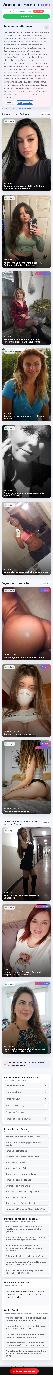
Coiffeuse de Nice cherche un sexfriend (25, 1256)
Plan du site (38, 1367)
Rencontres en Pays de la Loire (21, 1203)
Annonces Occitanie (16, 1197)
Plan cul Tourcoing (15, 1105)
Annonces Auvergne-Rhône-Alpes (23, 1137)
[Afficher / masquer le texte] (46, 27)
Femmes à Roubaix (15, 1112)
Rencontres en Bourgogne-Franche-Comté (24, 1143)
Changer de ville (25, 102)
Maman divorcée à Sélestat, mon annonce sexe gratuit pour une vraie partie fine (24, 1248)
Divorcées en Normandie (18, 1186)
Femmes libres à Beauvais (18, 1119)
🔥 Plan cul (38, 11)
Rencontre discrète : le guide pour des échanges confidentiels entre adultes (25, 1344)
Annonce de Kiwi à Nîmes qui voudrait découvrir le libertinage (25, 1271)
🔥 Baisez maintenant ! (24, 1371)
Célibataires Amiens (16, 1085)
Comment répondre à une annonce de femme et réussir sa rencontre (25, 1335)
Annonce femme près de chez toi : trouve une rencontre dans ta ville (26, 1327)
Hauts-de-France (16, 108)
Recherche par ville (23, 11)
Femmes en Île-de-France (18, 1180)
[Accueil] (10, 11)
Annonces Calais (14, 1092)
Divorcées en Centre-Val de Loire (22, 1157)
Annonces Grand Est (16, 1168)
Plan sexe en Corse (15, 1162)
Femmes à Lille (13, 1099)
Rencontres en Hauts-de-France (22, 1174)
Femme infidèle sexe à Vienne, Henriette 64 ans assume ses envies (26, 1263)
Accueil (5, 108)
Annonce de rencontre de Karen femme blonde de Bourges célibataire (26, 1238)
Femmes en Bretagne (16, 1151)
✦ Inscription (26, 16)
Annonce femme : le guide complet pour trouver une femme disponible (26, 1319)
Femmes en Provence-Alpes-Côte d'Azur (26, 1209)
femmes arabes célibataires (23, 1291)
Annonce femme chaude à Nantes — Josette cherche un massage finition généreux (24, 1229)
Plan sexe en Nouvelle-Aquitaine (22, 1191)
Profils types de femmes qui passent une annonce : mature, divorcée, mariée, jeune (26, 1353)
